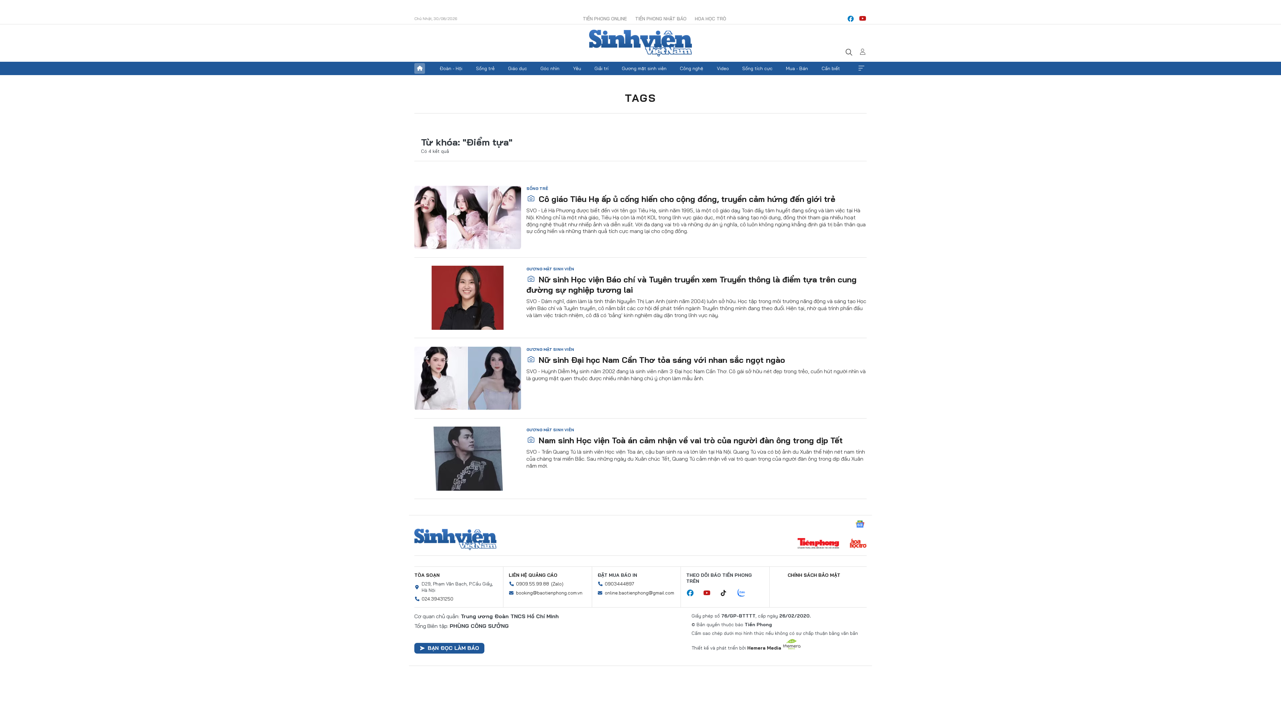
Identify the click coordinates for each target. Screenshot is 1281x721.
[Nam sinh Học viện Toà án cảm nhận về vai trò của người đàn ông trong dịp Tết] (467, 459)
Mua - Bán (797, 68)
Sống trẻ (485, 68)
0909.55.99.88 (532, 584)
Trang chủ (419, 68)
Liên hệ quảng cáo (533, 575)
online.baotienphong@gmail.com (639, 593)
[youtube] (863, 18)
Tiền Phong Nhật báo (661, 19)
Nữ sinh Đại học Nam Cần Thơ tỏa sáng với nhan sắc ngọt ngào (660, 360)
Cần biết (831, 68)
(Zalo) (557, 584)
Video (723, 68)
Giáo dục (517, 68)
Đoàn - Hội (451, 68)
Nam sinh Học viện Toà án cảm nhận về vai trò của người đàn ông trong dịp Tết (689, 440)
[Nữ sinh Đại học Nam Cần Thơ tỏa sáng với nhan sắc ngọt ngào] (467, 378)
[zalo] (745, 593)
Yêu (577, 68)
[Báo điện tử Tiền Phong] (818, 544)
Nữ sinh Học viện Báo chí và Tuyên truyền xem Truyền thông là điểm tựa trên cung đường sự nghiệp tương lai (691, 284)
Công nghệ (691, 68)
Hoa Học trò (710, 19)
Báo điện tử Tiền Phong (640, 43)
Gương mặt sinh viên (644, 68)
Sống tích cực (757, 68)
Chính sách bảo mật (814, 575)
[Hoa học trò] (858, 544)
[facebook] (851, 18)
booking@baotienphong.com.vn (549, 593)
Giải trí (601, 68)
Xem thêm (861, 68)
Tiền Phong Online (605, 19)
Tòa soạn (427, 575)
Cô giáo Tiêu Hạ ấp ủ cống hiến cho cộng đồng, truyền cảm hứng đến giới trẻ (685, 199)
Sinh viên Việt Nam (455, 539)
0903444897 (619, 584)
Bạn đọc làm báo (453, 648)
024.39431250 (437, 599)
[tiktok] (727, 593)
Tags (640, 97)
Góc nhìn (549, 68)
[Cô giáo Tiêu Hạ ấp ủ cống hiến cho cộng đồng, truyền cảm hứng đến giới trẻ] (467, 217)
